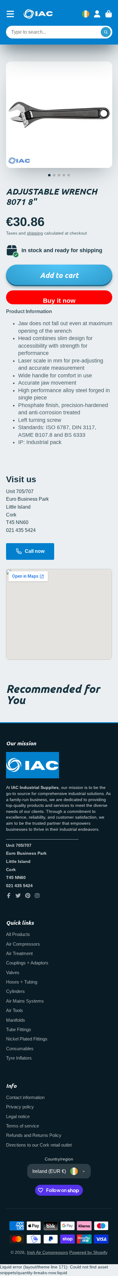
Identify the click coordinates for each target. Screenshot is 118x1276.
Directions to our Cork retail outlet (39, 1144)
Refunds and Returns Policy (33, 1135)
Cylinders (15, 991)
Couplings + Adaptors (27, 962)
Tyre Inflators (19, 1058)
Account (97, 14)
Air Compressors (23, 944)
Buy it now (59, 300)
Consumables (20, 1048)
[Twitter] (18, 895)
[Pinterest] (28, 895)
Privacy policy (20, 1106)
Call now (34, 551)
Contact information (25, 1097)
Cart (108, 14)
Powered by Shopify (88, 1252)
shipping (35, 233)
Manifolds (15, 1020)
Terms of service (22, 1125)
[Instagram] (37, 895)
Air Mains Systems (25, 1001)
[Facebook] (8, 895)
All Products (18, 934)
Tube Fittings (18, 1029)
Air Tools (14, 1010)
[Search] (106, 32)
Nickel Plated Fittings (27, 1038)
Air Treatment (19, 953)
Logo (38, 14)
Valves (12, 972)
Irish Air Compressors (47, 1252)
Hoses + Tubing (21, 981)
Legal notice (18, 1116)
